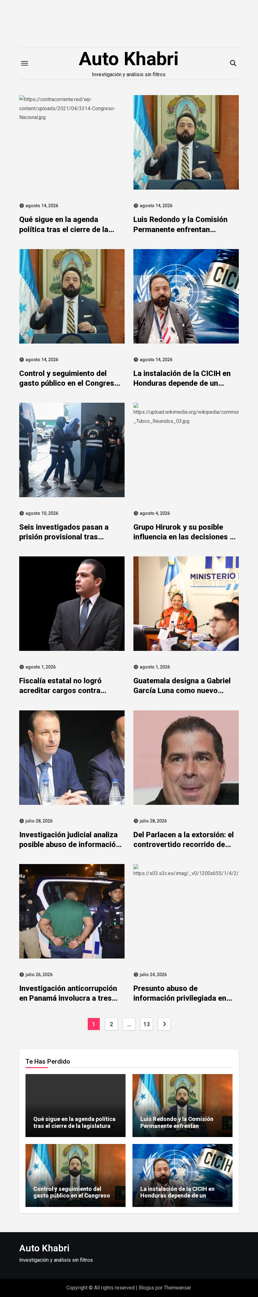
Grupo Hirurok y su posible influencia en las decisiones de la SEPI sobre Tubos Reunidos (185, 537)
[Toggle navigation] (25, 63)
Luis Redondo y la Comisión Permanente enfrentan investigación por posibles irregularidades (176, 1129)
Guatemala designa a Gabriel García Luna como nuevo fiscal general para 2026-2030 (185, 690)
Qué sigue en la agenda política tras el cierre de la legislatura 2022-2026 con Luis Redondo (74, 1126)
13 (146, 1024)
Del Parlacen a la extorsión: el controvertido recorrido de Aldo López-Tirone (183, 844)
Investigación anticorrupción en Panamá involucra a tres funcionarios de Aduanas (68, 998)
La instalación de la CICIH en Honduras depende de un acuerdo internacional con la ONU (177, 1199)
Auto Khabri (129, 59)
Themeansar (177, 1288)
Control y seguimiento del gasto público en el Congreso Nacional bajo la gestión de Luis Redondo (75, 1199)
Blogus (146, 1288)
